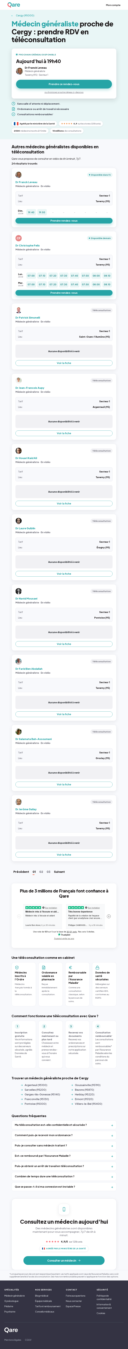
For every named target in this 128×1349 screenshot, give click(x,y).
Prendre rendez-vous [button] (64, 220)
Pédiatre (8, 1306)
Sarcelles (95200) (35, 1089)
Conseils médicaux (44, 1311)
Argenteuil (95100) (36, 1085)
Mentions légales (12, 1339)
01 (34, 871)
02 (41, 871)
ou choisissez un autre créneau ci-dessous (64, 92)
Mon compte (113, 5)
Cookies (101, 1313)
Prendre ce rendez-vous (64, 84)
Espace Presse (73, 1306)
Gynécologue (11, 1301)
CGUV (28, 1339)
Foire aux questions (75, 1295)
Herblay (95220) (84, 1094)
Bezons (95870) (84, 1089)
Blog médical (41, 1295)
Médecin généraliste (14, 1295)
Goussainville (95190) (87, 1085)
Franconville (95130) (37, 1099)
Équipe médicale (43, 1301)
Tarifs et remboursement (48, 1306)
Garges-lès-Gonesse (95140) (42, 1094)
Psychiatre (9, 1311)
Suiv (59, 871)
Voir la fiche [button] (64, 363)
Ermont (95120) (84, 1099)
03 (48, 871)
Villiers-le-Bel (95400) (88, 1103)
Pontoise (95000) (35, 1103)
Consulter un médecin (61, 1260)
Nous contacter (74, 1301)
